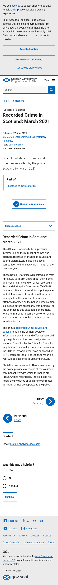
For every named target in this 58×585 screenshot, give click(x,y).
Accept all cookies (29, 49)
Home (6, 101)
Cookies (47, 535)
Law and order (16, 144)
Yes (11, 470)
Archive (23, 535)
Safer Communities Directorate (30, 137)
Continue (10, 497)
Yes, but (13, 485)
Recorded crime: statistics (21, 185)
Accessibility (9, 535)
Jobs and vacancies (34, 542)
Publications (18, 101)
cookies (15, 5)
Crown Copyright (11, 542)
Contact (35, 535)
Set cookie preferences (29, 67)
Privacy (51, 542)
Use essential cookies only (29, 59)
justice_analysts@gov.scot (25, 443)
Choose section (13, 226)
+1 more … (8, 141)
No (10, 478)
